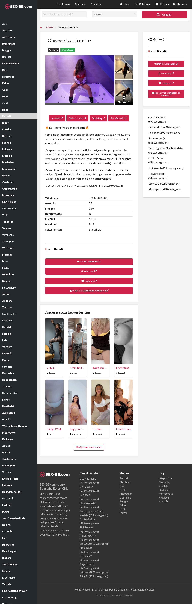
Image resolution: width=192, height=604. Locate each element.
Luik (122, 486)
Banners (125, 589)
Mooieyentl (155, 189)
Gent (51, 434)
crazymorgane (156, 117)
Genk (123, 490)
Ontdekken (144, 4)
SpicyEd (84, 576)
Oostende (125, 497)
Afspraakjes (166, 478)
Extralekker (155, 127)
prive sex (56, 118)
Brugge (98, 373)
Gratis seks (80, 4)
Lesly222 (153, 183)
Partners (114, 589)
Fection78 (122, 367)
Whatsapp (68, 50)
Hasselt (58, 249)
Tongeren (76, 434)
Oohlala (163, 486)
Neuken (86, 589)
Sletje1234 (54, 429)
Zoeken (166, 14)
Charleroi (125, 482)
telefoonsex (166, 493)
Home (126, 4)
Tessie (97, 429)
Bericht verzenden (89, 261)
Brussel (52, 373)
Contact (103, 589)
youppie (163, 501)
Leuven (124, 513)
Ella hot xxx (123, 429)
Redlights (164, 490)
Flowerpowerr (156, 173)
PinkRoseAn (155, 168)
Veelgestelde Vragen (142, 589)
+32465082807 (98, 198)
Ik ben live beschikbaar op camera (89, 290)
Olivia (51, 367)
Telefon (54, 50)
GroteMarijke (156, 158)
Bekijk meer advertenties (89, 447)
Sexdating (96, 4)
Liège (74, 373)
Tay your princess (81, 429)
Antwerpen (126, 493)
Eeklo (123, 505)
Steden (163, 4)
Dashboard (178, 4)
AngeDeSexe (87, 564)
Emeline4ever (79, 367)
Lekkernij (85, 572)
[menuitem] (125, 4)
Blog (95, 589)
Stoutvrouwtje (157, 138)
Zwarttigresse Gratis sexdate (165, 148)
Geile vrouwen (76, 118)
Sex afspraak (63, 4)
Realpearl (154, 132)
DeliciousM (86, 556)
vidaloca (164, 497)
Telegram (89, 281)
